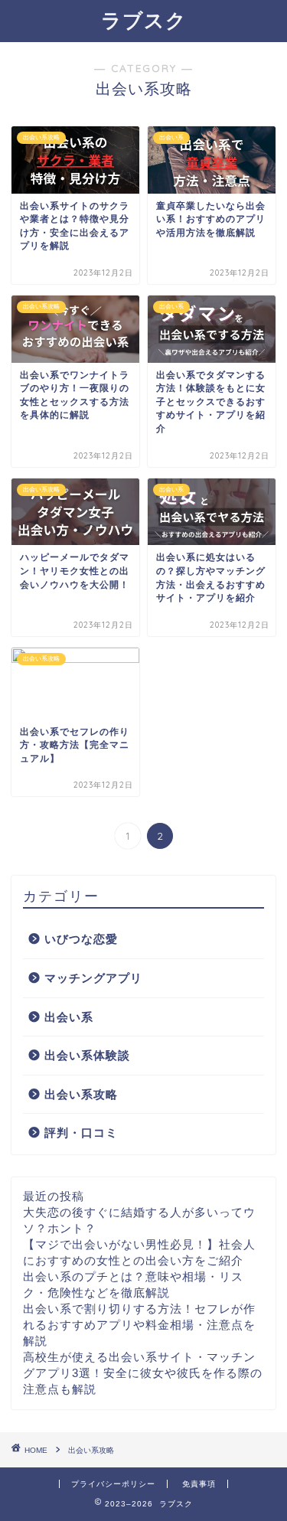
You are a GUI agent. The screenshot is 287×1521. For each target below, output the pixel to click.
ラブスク (144, 20)
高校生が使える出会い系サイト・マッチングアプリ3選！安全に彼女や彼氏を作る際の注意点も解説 (143, 1372)
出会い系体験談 (87, 1055)
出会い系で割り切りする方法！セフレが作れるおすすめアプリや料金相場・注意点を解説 (139, 1324)
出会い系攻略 (81, 1094)
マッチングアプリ (93, 977)
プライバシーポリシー (113, 1484)
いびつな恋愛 (81, 938)
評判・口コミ (81, 1132)
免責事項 (199, 1484)
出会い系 (68, 1016)
